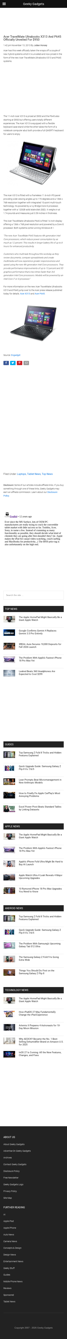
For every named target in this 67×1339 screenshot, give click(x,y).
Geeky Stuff (9, 1268)
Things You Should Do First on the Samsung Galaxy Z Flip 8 (36, 972)
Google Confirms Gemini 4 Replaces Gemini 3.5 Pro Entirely (37, 632)
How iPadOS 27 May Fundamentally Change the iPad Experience (37, 1013)
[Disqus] (33, 550)
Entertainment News (13, 1261)
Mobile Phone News (12, 1281)
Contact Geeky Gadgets (14, 1164)
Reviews (7, 1288)
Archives (7, 1157)
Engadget (15, 355)
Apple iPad (8, 1221)
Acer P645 (40, 293)
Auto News (8, 1234)
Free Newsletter (11, 1177)
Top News (47, 474)
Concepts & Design (12, 1248)
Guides (6, 1274)
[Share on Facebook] (6, 363)
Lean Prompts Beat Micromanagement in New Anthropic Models (40, 781)
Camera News (10, 1241)
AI (4, 1214)
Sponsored (8, 1295)
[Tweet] (13, 363)
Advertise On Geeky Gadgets (17, 1151)
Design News (9, 1254)
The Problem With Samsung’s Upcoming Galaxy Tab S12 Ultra (39, 945)
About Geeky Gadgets (13, 1144)
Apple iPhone (9, 1228)
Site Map (7, 1198)
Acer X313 (25, 293)
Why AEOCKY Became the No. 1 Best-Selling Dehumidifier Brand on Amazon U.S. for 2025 (41, 1042)
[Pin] (20, 363)
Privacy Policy (10, 1191)
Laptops (21, 474)
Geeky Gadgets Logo (13, 1184)
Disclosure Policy (11, 1171)
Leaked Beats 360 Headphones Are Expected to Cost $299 (37, 673)
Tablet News (34, 474)
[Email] (27, 363)
